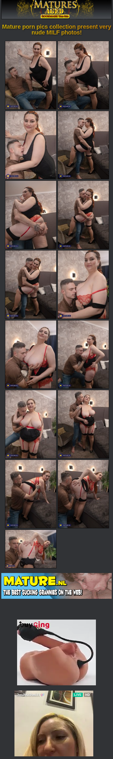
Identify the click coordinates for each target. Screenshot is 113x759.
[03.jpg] (30, 145)
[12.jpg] (83, 424)
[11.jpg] (30, 424)
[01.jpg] (30, 75)
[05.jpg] (30, 214)
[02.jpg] (83, 75)
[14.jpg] (83, 494)
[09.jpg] (30, 354)
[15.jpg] (30, 549)
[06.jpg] (83, 214)
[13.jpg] (30, 494)
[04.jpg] (83, 145)
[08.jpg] (83, 284)
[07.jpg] (30, 284)
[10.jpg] (83, 354)
